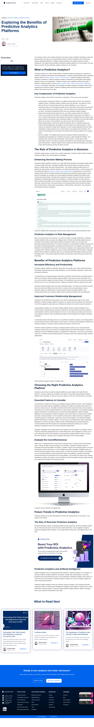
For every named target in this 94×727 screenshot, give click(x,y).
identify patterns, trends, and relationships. (57, 77)
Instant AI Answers (21, 695)
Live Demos (51, 702)
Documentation (66, 699)
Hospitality (34, 709)
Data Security (52, 707)
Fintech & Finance (36, 699)
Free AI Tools (21, 692)
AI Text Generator (21, 699)
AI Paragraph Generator (22, 697)
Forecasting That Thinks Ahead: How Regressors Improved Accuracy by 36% (14, 634)
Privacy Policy (54, 716)
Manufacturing (35, 704)
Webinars (51, 704)
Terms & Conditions (41, 716)
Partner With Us (67, 702)
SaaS (33, 702)
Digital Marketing (35, 697)
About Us (65, 695)
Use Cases (51, 699)
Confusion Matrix (40, 632)
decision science (24, 17)
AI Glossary (66, 704)
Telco (33, 707)
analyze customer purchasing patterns (61, 171)
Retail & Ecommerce (36, 695)
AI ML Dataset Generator (23, 709)
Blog (64, 697)
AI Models (51, 697)
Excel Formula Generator (23, 702)
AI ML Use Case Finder (22, 707)
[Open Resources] (62, 3)
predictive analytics (13, 17)
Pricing (50, 695)
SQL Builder (20, 704)
